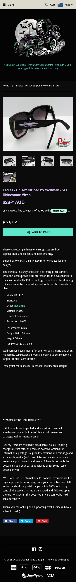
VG (15, 300)
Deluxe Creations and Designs (28, 559)
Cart (52, 4)
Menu (10, 4)
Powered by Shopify (58, 559)
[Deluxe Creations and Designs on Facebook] (34, 549)
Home (6, 85)
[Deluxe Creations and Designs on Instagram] (40, 549)
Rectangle (19, 305)
